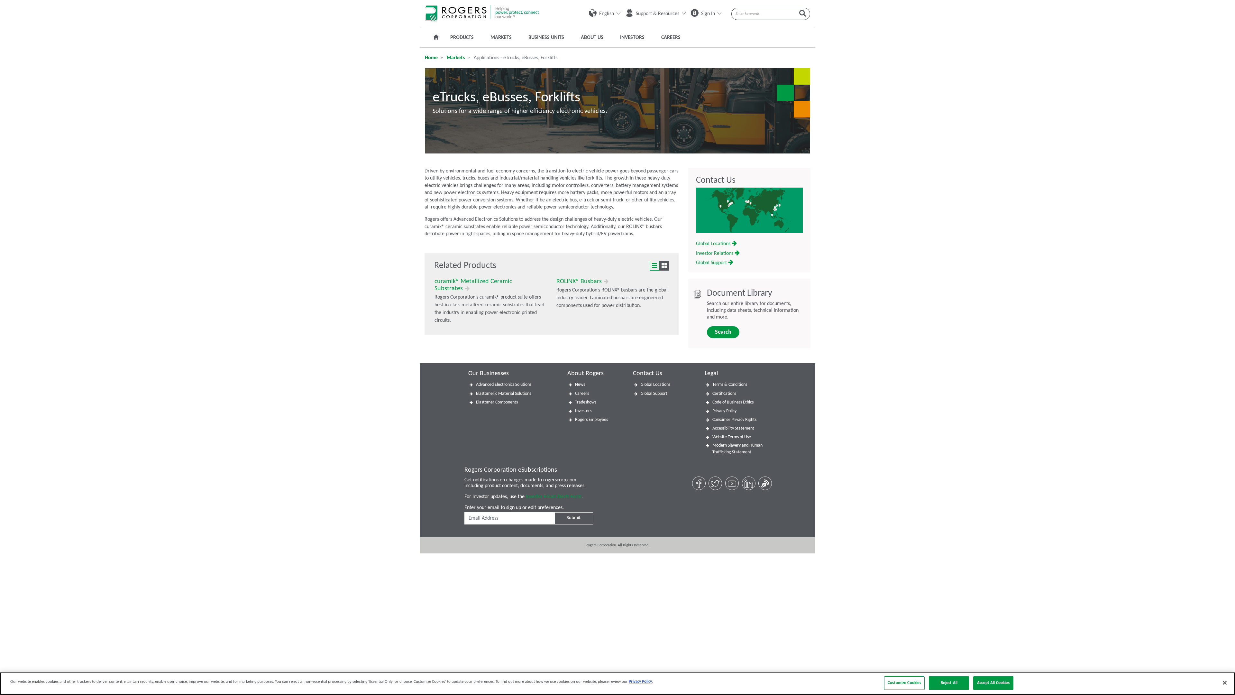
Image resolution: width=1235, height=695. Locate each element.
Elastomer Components (497, 402)
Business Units (546, 37)
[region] (617, 683)
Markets (501, 37)
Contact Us (716, 180)
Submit (574, 517)
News (580, 384)
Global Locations (714, 243)
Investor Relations (715, 253)
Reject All (949, 683)
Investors (632, 37)
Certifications (724, 393)
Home (431, 57)
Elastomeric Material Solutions (503, 393)
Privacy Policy (724, 411)
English (606, 13)
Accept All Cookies (993, 683)
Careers (671, 37)
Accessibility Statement (733, 428)
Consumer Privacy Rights (734, 419)
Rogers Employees (591, 419)
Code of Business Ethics (733, 402)
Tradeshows (585, 402)
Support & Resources (658, 13)
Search (723, 332)
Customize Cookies (904, 683)
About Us (592, 37)
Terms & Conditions (729, 384)
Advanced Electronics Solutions (503, 384)
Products (462, 37)
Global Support (712, 262)
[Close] (1225, 683)
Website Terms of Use (731, 437)
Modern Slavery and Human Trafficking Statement (737, 449)
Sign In (708, 13)
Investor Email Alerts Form (553, 496)
